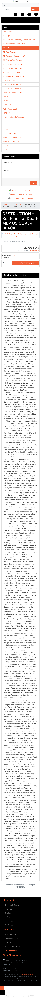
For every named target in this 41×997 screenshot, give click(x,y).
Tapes (5, 146)
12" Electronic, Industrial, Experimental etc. (19, 40)
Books (5, 97)
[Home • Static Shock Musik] (20, 1)
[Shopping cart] (36, 14)
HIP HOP (6, 113)
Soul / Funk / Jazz (10, 133)
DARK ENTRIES (8, 105)
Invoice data (9, 921)
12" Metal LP (8, 48)
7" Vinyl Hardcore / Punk (12, 93)
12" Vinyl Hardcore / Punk (12, 68)
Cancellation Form (11, 950)
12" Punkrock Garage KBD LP (14, 56)
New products (8, 32)
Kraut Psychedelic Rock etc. (13, 117)
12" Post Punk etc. (10, 52)
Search (34, 9)
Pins (4, 121)
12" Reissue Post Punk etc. (13, 60)
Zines (5, 150)
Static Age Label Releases (13, 137)
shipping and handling (26, 974)
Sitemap (7, 942)
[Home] (15, 14)
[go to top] (2, 988)
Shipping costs (34, 250)
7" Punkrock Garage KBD (12, 84)
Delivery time (9, 917)
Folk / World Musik (10, 109)
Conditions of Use (11, 938)
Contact (7, 913)
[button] (22, 14)
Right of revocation (12, 946)
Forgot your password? (11, 179)
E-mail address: (8, 162)
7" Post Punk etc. (9, 80)
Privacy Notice (10, 934)
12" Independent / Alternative (14, 44)
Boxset (5, 101)
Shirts (5, 129)
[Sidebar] (5, 20)
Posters (6, 125)
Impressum (8, 909)
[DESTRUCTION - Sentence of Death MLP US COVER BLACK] (20, 235)
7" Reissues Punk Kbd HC (12, 89)
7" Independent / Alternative (13, 76)
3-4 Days (14, 255)
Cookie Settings (10, 925)
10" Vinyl (6, 36)
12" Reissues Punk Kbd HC (13, 64)
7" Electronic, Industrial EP (13, 72)
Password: (7, 170)
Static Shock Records (11, 141)
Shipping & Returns (11, 905)
